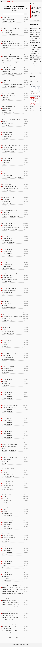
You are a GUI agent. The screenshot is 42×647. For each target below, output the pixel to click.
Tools (37, 1)
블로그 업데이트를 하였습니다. (7, 277)
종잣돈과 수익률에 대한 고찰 (6, 340)
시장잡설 (3, 294)
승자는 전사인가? (5, 461)
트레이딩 (36, 98)
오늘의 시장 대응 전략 (5, 539)
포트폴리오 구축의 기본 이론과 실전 (7, 489)
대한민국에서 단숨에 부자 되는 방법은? (8, 468)
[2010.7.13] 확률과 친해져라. (6, 611)
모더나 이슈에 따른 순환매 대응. (7, 238)
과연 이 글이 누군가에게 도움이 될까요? (8, 143)
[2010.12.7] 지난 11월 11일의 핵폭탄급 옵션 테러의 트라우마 (11, 587)
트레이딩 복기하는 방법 (5, 212)
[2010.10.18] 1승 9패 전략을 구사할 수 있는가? (9, 591)
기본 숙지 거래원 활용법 (6, 483)
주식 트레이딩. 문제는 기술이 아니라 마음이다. (9, 279)
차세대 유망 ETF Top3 (5, 17)
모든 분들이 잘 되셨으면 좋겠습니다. (8, 197)
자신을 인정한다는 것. (5, 309)
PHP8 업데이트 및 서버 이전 (6, 160)
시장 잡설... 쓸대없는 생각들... (7, 190)
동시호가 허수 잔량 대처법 (6, 478)
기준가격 (38, 96)
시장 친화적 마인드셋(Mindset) (7, 225)
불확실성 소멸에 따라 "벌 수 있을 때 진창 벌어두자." (10, 153)
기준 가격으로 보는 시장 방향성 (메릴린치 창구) (9, 413)
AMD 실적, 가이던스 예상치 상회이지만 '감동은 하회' (10, 34)
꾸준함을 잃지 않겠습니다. (6, 526)
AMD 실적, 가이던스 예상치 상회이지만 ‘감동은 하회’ (36, 42)
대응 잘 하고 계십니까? (5, 567)
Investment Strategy (35, 101)
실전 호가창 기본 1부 (5, 511)
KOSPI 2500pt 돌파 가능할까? (7, 134)
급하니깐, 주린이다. (5, 138)
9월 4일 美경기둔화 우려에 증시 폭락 (8, 112)
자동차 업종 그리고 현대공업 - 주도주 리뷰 (9, 257)
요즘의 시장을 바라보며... (6, 325)
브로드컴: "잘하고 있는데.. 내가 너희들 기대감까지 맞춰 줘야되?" (12, 58)
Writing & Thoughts (33, 81)
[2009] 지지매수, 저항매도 (6, 628)
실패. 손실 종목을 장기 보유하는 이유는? (8, 442)
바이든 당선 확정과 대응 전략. (6, 251)
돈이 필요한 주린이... (5, 192)
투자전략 (32, 103)
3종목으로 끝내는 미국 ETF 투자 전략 (8, 19)
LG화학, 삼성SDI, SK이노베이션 (7, 268)
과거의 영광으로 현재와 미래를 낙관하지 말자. (9, 444)
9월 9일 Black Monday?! (6, 108)
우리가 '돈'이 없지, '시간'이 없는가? (7, 32)
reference (32, 91)
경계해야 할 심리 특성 (5, 387)
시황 (35, 89)
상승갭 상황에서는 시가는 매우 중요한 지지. (9, 290)
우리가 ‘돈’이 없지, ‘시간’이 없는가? (36, 40)
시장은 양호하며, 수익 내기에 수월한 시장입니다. (9, 457)
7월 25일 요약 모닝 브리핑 (6, 99)
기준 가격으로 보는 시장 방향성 (7, 249)
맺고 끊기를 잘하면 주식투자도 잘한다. (8, 359)
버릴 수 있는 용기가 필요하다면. (7, 364)
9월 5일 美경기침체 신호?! (6, 110)
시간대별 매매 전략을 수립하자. (7, 266)
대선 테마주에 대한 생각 (6, 312)
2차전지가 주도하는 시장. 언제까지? (8, 132)
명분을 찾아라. (4, 329)
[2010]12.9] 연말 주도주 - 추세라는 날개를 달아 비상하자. (11, 585)
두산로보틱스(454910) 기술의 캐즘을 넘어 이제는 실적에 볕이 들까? (12, 73)
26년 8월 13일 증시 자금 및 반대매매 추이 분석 (9, 21)
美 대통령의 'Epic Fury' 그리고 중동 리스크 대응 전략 (10, 62)
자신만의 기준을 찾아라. (6, 338)
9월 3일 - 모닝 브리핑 (5, 114)
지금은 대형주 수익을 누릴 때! (6, 487)
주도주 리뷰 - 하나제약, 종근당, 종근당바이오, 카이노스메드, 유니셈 (13, 273)
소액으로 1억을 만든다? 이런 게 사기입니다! (9, 86)
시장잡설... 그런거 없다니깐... (6, 195)
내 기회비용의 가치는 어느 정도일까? (8, 123)
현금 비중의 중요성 (5, 348)
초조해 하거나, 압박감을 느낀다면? (7, 481)
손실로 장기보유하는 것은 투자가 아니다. (8, 455)
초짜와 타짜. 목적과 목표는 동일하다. (8, 429)
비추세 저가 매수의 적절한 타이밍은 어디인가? (9, 407)
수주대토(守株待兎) (5, 598)
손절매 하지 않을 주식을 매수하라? (7, 370)
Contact (40, 1)
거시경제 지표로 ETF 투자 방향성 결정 (8, 26)
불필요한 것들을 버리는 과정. (6, 199)
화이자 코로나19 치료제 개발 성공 (7, 244)
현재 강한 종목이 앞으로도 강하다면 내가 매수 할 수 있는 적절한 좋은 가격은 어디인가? (13, 283)
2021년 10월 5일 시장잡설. (6, 182)
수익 (38, 93)
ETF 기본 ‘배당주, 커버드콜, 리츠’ (36, 38)
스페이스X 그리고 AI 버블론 (6, 54)
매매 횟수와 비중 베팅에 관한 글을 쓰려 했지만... (9, 186)
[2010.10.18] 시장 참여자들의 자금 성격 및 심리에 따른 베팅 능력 (12, 593)
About (25, 1)
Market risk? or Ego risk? (6, 203)
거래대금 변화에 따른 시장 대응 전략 (8, 151)
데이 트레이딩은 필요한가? (6, 368)
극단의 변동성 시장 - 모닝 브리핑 (7, 49)
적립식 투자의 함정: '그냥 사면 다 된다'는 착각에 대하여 (11, 43)
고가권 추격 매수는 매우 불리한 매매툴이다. (9, 307)
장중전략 (32, 98)
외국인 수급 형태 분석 (5, 472)
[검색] (25, 14)
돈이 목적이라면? (5, 173)
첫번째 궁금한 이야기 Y (5, 498)
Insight (14, 644)
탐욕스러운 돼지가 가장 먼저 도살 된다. (8, 474)
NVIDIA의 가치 (4, 121)
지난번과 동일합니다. (5, 342)
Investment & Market (33, 79)
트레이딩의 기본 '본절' (5, 156)
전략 (31, 86)
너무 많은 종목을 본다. (5, 305)
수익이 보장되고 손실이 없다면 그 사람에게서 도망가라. (11, 216)
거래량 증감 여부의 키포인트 (6, 500)
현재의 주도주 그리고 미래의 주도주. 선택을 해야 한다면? (11, 145)
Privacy (24, 644)
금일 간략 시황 (4, 262)
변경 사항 (3, 130)
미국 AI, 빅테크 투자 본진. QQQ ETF (8, 36)
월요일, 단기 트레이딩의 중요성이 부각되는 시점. (9, 210)
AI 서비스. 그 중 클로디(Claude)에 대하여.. (9, 106)
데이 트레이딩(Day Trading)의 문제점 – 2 (36, 47)
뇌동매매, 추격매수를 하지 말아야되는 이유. (9, 288)
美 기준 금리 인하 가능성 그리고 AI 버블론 (8, 69)
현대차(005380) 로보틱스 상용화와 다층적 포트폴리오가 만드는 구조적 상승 (12, 75)
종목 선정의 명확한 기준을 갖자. (7, 292)
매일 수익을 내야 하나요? (6, 383)
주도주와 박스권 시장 (5, 214)
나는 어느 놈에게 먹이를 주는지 (7, 322)
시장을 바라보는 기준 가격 (6, 374)
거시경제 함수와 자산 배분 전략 (7, 23)
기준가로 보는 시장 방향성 (6, 255)
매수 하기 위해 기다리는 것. (6, 184)
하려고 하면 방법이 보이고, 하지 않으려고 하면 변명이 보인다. (12, 65)
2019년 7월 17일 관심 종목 (6, 327)
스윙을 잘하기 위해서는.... (6, 221)
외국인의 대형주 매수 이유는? (6, 580)
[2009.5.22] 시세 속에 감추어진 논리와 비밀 (9, 624)
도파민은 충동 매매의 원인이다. (7, 80)
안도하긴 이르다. (4, 344)
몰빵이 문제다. (4, 403)
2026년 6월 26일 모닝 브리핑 (7, 52)
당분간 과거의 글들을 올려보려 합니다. (8, 331)
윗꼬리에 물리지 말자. (5, 572)
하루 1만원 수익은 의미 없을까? (7, 175)
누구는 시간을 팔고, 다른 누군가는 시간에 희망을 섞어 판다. (11, 177)
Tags (29, 1)
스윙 (39, 86)
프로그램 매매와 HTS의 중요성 (7, 513)
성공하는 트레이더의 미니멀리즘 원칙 (8, 476)
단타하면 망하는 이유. (5, 162)
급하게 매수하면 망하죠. (6, 372)
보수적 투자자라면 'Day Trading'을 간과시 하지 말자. (10, 188)
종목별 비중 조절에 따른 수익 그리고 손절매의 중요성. (10, 227)
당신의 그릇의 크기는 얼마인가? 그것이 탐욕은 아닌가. (10, 361)
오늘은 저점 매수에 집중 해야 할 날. (7, 357)
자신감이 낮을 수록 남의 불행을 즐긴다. (8, 355)
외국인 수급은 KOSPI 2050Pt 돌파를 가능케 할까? (10, 491)
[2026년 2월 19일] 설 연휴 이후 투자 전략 (9, 67)
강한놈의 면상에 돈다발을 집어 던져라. (8, 333)
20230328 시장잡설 (5, 140)
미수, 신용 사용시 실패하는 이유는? (7, 264)
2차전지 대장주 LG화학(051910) (7, 275)
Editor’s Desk (32, 77)
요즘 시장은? (4, 82)
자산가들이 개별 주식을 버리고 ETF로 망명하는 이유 (10, 28)
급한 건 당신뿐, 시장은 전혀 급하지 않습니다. (9, 450)
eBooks (34, 1)
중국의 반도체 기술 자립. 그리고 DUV (8, 41)
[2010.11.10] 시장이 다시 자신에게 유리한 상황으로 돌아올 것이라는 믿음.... (13, 589)
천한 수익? (3, 448)
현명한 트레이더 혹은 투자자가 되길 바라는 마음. (9, 208)
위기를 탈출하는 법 (5, 346)
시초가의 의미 (4, 470)
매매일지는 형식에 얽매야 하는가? (7, 166)
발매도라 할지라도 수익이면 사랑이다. (8, 301)
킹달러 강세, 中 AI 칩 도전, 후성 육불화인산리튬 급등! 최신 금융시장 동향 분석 (13, 84)
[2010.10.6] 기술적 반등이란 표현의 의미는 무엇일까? (10, 600)
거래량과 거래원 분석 (5, 507)
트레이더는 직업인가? (5, 578)
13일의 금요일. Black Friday (6, 60)
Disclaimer (17, 644)
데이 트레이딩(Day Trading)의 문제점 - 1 (8, 537)
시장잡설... (3, 127)
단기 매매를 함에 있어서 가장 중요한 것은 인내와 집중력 (11, 296)
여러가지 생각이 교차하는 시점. (7, 320)
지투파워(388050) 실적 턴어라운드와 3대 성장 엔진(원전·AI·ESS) (12, 78)
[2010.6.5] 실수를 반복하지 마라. (7, 619)
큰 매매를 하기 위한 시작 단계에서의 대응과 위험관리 (10, 179)
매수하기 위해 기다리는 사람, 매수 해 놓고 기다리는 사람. (11, 119)
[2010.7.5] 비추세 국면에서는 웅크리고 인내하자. (10, 617)
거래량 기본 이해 (4, 502)
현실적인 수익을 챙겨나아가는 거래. (7, 303)
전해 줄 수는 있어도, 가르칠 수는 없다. (8, 169)
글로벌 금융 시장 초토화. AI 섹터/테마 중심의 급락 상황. (11, 56)
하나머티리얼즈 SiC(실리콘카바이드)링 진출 (9, 260)
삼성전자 (37, 86)
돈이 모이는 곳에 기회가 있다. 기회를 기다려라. (9, 234)
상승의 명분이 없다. (5, 546)
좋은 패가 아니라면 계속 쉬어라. (7, 522)
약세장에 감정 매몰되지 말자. (6, 418)
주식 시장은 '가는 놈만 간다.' (6, 632)
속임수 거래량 (4, 496)
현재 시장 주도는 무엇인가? (6, 318)
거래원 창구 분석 (4, 509)
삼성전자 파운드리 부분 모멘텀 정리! (8, 93)
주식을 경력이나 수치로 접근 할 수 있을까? (9, 366)
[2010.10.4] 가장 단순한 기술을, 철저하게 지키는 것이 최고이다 (12, 604)
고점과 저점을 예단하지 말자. (6, 236)
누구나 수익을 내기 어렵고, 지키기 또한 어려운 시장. (10, 637)
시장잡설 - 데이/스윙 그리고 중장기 (7, 147)
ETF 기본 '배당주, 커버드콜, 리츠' (7, 30)
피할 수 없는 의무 (5, 554)
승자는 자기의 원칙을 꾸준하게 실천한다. (8, 242)
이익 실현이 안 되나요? (5, 385)
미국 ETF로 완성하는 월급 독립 (36, 70)
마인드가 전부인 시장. (5, 314)
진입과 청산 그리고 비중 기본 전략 (7, 494)
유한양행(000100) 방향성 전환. (7, 270)
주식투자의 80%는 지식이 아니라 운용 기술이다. (10, 229)
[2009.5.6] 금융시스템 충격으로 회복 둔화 (9, 626)
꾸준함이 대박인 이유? (5, 576)
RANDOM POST (36, 20)
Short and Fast (4, 463)
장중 (31, 88)
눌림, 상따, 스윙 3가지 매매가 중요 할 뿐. (8, 231)
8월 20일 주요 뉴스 (5, 88)
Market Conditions (38, 91)
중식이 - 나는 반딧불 (5, 205)
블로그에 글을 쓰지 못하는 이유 (7, 158)
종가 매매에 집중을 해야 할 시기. (7, 286)
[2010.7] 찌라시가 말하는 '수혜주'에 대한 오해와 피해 (10, 613)
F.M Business (4, 218)
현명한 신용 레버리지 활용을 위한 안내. (8, 504)
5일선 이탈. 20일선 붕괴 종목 (6, 351)
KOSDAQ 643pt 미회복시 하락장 (7, 520)
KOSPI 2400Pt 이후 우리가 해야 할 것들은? (9, 446)
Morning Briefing (34, 93)
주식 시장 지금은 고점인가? (6, 281)
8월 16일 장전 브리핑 (5, 117)
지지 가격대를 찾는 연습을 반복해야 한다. (8, 299)
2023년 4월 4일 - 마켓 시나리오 (7, 136)
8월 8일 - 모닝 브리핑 (5, 91)
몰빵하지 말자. (4, 164)
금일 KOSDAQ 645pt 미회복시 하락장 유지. (9, 517)
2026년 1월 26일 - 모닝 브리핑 (7, 71)
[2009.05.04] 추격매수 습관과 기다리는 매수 (9, 630)
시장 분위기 (4, 565)
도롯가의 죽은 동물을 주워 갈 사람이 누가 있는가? (10, 353)
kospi (32, 96)
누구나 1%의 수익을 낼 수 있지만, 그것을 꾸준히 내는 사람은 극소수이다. (12, 316)
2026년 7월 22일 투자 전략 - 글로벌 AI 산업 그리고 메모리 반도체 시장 (12, 45)
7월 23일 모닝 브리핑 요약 (6, 104)
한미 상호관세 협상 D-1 (6, 101)
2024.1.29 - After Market (6, 125)
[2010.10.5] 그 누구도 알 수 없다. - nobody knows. (10, 602)
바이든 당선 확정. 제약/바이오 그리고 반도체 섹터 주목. (11, 247)
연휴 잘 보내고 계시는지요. (6, 533)
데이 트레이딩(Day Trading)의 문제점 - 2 (8, 535)
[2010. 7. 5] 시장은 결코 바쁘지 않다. (8, 615)
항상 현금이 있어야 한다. (6, 201)
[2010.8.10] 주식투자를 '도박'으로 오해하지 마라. (10, 606)
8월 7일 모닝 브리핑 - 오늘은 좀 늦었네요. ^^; (9, 95)
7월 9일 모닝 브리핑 (5, 47)
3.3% (3, 171)
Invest (34, 86)
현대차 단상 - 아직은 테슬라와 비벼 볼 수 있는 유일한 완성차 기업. (12, 149)
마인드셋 (35, 96)
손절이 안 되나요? (5, 381)
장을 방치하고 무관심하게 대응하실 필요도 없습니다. (10, 405)
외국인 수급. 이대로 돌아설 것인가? (7, 485)
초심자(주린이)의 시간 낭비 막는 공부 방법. (9, 223)
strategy (32, 100)
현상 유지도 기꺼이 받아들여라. (7, 335)
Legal (21, 644)
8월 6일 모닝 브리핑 (5, 97)
